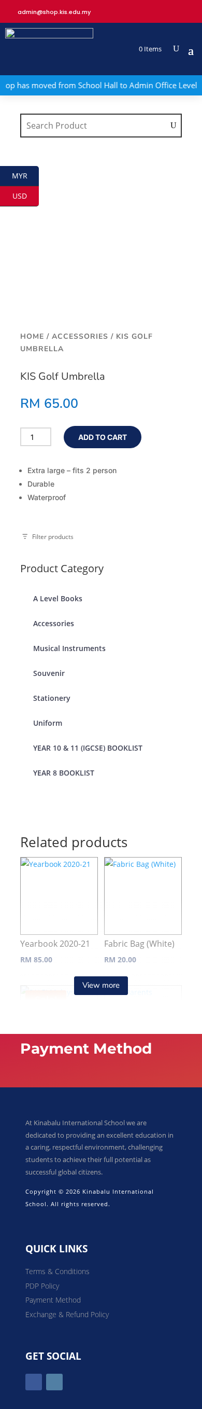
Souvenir (49, 673)
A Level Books (57, 598)
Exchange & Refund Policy (67, 1314)
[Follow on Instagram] (54, 1382)
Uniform (47, 723)
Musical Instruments (69, 648)
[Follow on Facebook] (33, 1382)
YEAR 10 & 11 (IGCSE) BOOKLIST (87, 748)
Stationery (51, 698)
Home (32, 336)
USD (25, 196)
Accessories (80, 336)
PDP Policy (42, 1286)
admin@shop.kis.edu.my (54, 12)
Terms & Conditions (57, 1271)
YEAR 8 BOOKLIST (63, 773)
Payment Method (53, 1300)
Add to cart (102, 437)
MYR (25, 176)
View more (101, 985)
